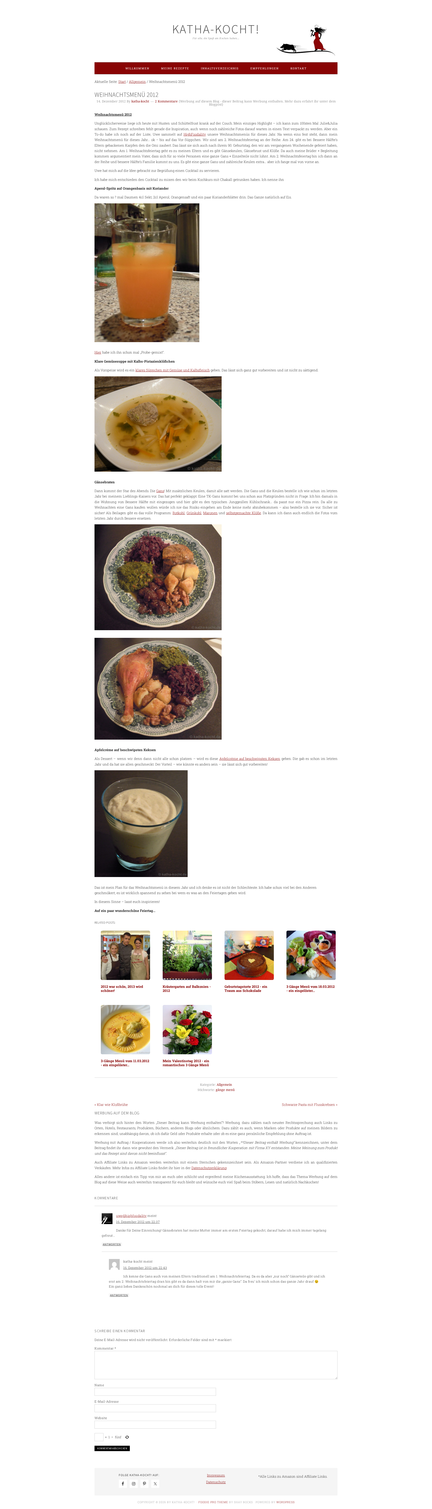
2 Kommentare (166, 101)
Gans (160, 491)
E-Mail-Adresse (106, 1401)
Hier (97, 352)
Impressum (216, 1475)
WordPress (285, 1502)
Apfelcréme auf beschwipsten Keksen (249, 758)
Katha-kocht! (216, 29)
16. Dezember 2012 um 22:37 (138, 1222)
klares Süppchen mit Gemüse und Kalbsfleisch (172, 370)
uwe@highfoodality (131, 1216)
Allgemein (224, 1084)
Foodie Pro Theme (213, 1502)
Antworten (112, 1244)
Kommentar (105, 1348)
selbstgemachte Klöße (243, 513)
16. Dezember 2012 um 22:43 (145, 1268)
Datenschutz (216, 1482)
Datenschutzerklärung (209, 1168)
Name (99, 1385)
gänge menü (225, 1090)
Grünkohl (194, 513)
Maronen (210, 513)
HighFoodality (195, 134)
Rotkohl (179, 513)
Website (100, 1418)
